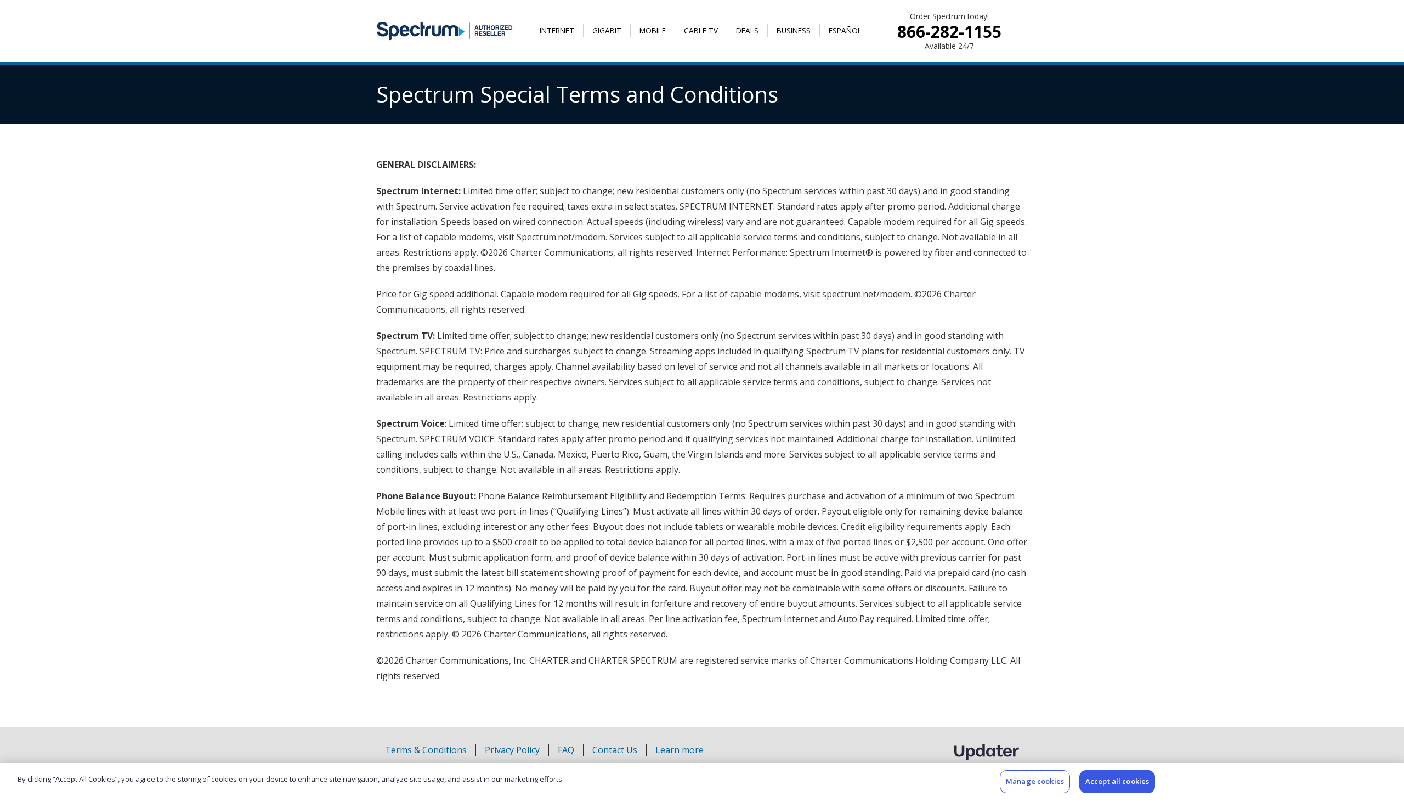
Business (794, 30)
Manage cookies (1035, 781)
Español (845, 30)
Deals (747, 30)
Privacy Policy (512, 750)
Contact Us (614, 750)
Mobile (652, 30)
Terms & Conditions (426, 750)
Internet (557, 30)
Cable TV (701, 30)
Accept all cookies (1117, 781)
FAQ (566, 750)
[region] (702, 782)
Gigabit (606, 30)
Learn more (679, 750)
